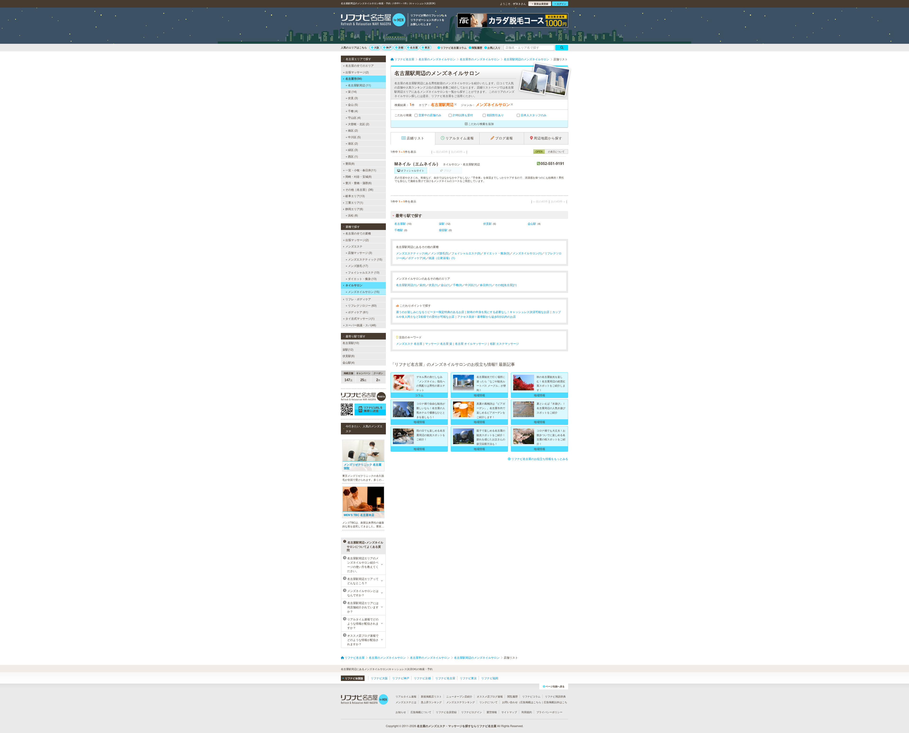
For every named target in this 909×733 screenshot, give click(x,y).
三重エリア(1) (354, 202)
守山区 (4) (354, 117)
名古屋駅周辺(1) (406, 285)
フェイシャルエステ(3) (466, 253)
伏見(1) (433, 285)
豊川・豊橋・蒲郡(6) (358, 183)
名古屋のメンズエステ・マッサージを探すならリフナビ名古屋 (456, 726)
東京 (427, 47)
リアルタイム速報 (406, 696)
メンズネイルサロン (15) (363, 292)
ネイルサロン (353, 285)
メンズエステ (353, 246)
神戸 (388, 47)
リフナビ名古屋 (445, 678)
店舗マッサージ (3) (360, 253)
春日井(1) (486, 285)
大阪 (376, 47)
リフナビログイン (471, 712)
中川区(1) (471, 285)
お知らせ (401, 712)
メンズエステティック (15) (365, 259)
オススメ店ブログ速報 (490, 696)
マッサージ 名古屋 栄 (438, 343)
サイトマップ (509, 712)
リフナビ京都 (422, 678)
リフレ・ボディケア (358, 299)
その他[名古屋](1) (506, 285)
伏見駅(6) (349, 356)
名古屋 (414, 47)
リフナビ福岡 (489, 678)
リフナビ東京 (468, 678)
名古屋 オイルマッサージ (471, 343)
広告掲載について (420, 712)
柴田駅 (443, 230)
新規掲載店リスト (431, 696)
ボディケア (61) (358, 312)
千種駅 (398, 230)
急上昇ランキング (431, 702)
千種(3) (457, 285)
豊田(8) (350, 163)
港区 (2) (353, 143)
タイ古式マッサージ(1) (359, 318)
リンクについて (488, 702)
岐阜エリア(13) (355, 196)
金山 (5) (353, 104)
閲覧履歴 (477, 47)
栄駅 (442, 223)
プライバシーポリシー (549, 712)
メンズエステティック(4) (412, 253)
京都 (400, 47)
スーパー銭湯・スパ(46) (360, 325)
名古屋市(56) (353, 78)
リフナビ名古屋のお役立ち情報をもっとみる (539, 459)
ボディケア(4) (417, 258)
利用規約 (526, 712)
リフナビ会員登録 (446, 712)
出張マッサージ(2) (357, 72)
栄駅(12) (348, 349)
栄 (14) (352, 91)
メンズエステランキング (460, 702)
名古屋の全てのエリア (359, 65)
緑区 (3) (353, 150)
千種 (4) (353, 111)
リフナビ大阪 (379, 678)
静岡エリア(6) (354, 209)
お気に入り (493, 47)
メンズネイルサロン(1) (527, 253)
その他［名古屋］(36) (359, 189)
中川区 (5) (354, 137)
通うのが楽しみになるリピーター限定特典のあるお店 (430, 312)
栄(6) (422, 285)
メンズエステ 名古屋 (409, 343)
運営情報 (491, 712)
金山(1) (445, 285)
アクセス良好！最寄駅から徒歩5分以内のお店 (486, 316)
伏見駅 (487, 223)
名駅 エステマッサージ (504, 343)
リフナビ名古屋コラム (454, 47)
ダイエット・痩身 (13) (362, 279)
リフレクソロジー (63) (362, 305)
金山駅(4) (349, 362)
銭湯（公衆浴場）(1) (442, 258)
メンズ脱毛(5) (440, 253)
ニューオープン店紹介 (459, 696)
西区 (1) (353, 156)
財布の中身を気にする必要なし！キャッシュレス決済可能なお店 (508, 312)
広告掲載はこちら (530, 702)
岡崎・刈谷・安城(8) (358, 176)
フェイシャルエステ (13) (363, 272)
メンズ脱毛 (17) (358, 266)
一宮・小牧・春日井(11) (360, 170)
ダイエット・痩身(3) (496, 253)
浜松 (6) (353, 215)
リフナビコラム (531, 696)
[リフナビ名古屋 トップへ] (373, 20)
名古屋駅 (400, 223)
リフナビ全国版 (354, 678)
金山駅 (532, 223)
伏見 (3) (353, 98)
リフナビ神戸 (400, 678)
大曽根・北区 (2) (358, 124)
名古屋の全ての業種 (358, 233)
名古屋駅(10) (351, 343)
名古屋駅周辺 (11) (359, 85)
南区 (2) (353, 130)
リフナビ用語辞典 (555, 696)
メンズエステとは (406, 702)
